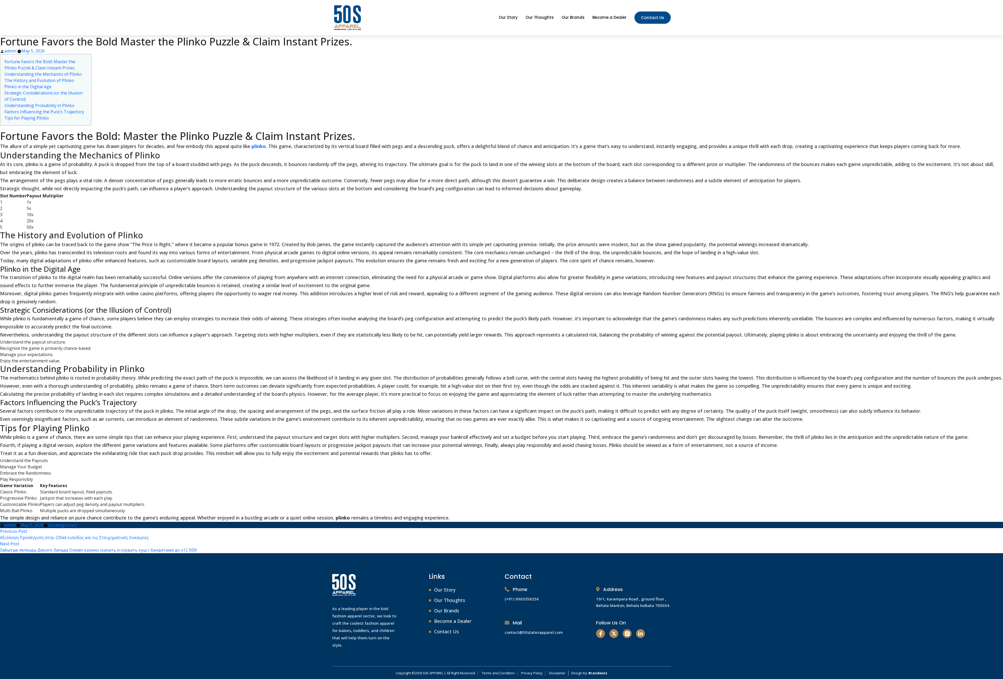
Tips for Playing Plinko (26, 118)
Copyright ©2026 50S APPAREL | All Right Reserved (435, 673)
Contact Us (652, 17)
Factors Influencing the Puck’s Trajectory (44, 112)
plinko (259, 146)
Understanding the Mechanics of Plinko (43, 74)
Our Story (508, 17)
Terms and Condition (498, 673)
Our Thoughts (540, 17)
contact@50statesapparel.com (534, 632)
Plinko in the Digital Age (27, 87)
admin (10, 51)
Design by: (589, 673)
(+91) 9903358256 (522, 598)
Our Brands (573, 17)
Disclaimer (557, 673)
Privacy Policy (532, 673)
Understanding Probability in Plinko (39, 105)
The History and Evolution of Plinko (39, 80)
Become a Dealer (609, 17)
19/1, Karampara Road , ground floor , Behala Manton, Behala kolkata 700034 (632, 602)
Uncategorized (62, 525)
